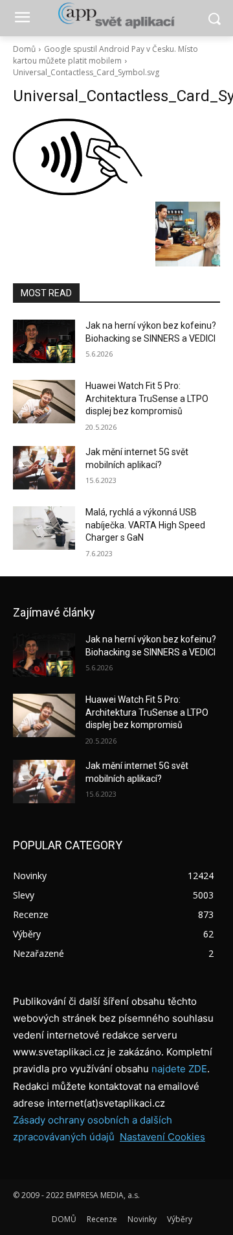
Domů (24, 48)
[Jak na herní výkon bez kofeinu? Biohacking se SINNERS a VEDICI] (44, 341)
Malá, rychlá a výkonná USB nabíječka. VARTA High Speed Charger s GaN (145, 525)
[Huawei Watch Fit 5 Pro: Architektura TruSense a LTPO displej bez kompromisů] (44, 401)
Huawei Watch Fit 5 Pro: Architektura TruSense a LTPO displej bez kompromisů (146, 398)
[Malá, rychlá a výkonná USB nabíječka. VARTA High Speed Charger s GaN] (44, 528)
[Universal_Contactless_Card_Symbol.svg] (116, 157)
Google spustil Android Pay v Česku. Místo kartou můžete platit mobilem (105, 54)
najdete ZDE (179, 1069)
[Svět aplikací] (116, 16)
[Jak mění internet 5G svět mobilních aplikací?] (44, 467)
